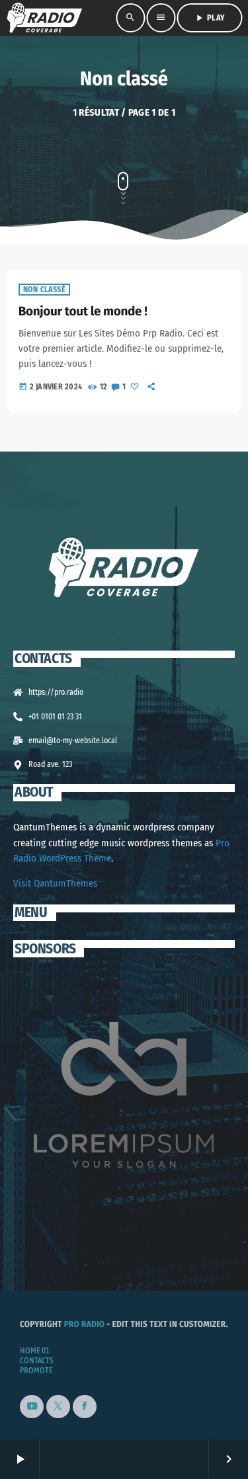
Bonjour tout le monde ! (83, 311)
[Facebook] (85, 1406)
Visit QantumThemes (55, 883)
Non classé (44, 289)
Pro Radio (84, 1325)
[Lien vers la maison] (44, 18)
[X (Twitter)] (58, 1406)
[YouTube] (32, 1406)
